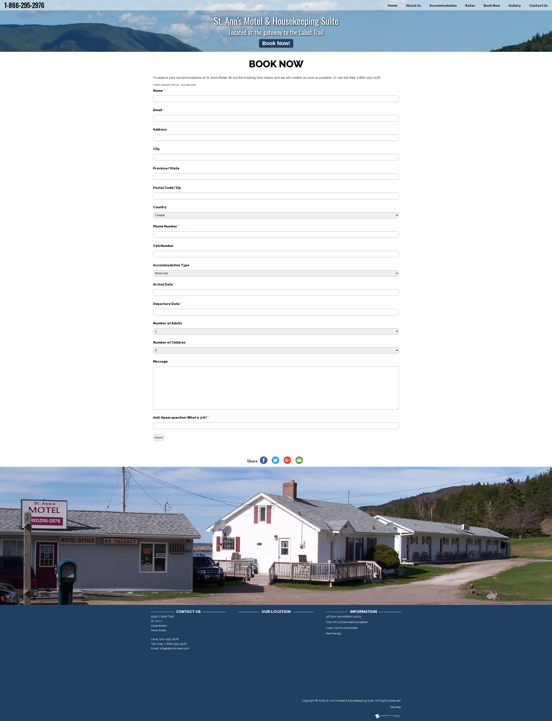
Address (160, 129)
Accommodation (443, 5)
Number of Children (169, 342)
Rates (470, 5)
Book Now (492, 5)
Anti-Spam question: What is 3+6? (181, 417)
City (156, 149)
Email (158, 110)
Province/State (166, 168)
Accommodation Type (171, 265)
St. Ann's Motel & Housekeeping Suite (350, 700)
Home (392, 5)
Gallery (514, 5)
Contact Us (538, 5)
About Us (413, 5)
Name (159, 90)
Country (159, 207)
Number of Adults (167, 323)
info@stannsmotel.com (175, 648)
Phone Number (166, 226)
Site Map (395, 707)
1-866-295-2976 (175, 643)
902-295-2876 (169, 639)
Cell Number (163, 246)
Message (160, 361)
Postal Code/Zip (167, 187)
